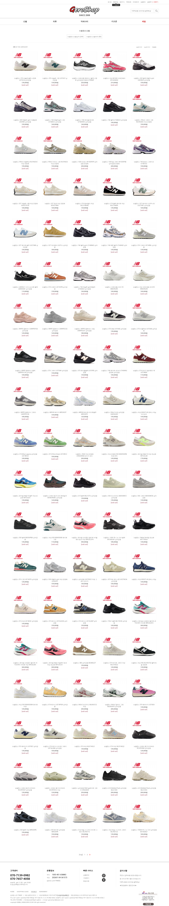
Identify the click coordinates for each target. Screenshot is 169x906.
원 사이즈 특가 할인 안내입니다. (130, 879)
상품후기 (152, 2)
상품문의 (143, 2)
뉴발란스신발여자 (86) (93, 36)
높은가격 (147, 47)
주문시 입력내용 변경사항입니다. (131, 875)
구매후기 (86, 878)
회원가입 (115, 2)
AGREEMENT (43, 891)
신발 (25, 21)
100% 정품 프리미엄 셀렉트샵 (129, 882)
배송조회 (86, 881)
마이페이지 (136, 2)
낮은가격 (139, 47)
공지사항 (123, 871)
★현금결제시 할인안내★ (128, 885)
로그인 (109, 2)
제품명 (154, 47)
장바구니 (122, 2)
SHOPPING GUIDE (22, 891)
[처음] (81, 855)
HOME (12, 891)
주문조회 (128, 2)
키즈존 (114, 21)
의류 (55, 21)
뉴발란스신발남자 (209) (75, 36)
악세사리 (84, 21)
